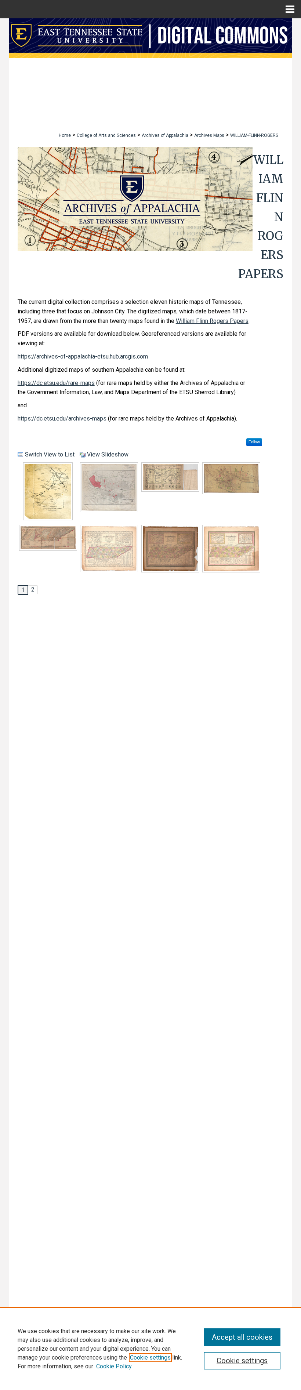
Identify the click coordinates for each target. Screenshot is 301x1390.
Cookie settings (150, 1357)
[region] (150, 1348)
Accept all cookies (242, 1337)
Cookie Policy (114, 1366)
